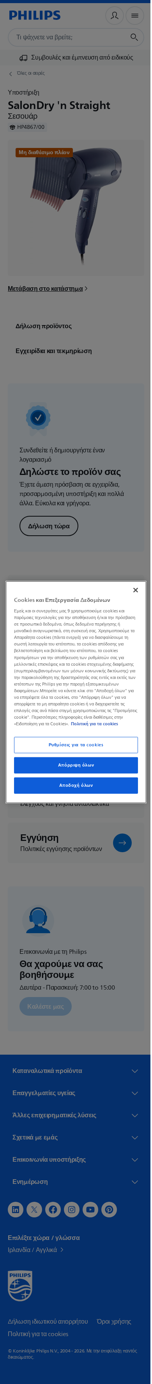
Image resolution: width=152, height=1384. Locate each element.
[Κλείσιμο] (131, 586)
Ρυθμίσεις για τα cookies (73, 748)
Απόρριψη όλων (73, 768)
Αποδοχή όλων (73, 788)
